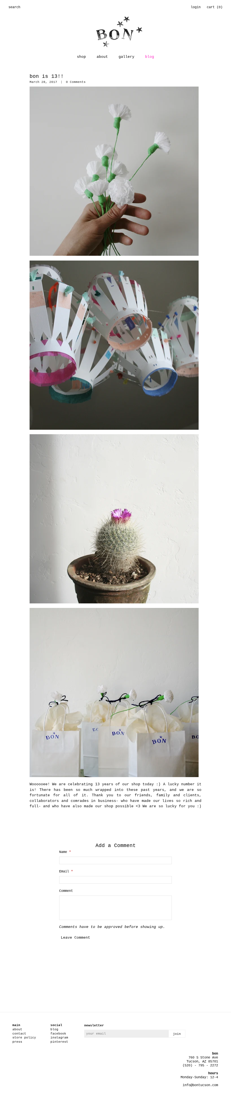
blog (149, 57)
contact (19, 1033)
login (196, 7)
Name (65, 852)
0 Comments (76, 82)
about (102, 57)
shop (81, 57)
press (17, 1042)
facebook (58, 1033)
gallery (126, 57)
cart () (215, 7)
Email (66, 872)
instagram (59, 1037)
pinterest (59, 1042)
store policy (24, 1037)
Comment (66, 891)
